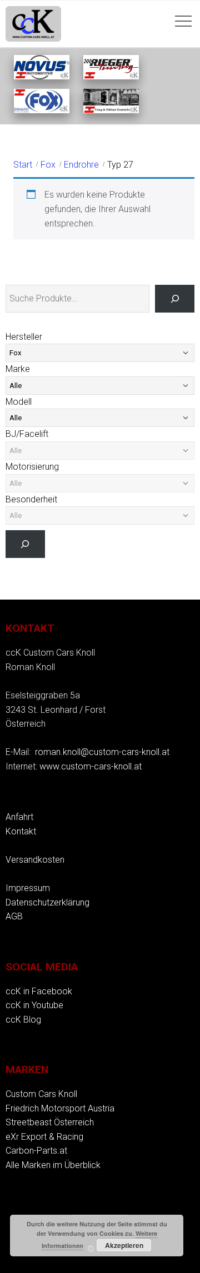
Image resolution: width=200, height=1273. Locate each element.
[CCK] (111, 110)
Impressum (28, 888)
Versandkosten (35, 859)
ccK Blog (23, 1019)
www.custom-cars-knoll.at (90, 766)
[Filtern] (25, 543)
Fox (48, 164)
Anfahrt (19, 817)
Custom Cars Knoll (41, 1094)
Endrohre (81, 164)
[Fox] (41, 110)
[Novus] (41, 76)
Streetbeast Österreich (50, 1122)
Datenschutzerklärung (47, 902)
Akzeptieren (124, 1245)
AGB (14, 916)
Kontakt (21, 831)
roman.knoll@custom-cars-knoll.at (102, 752)
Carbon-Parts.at (36, 1150)
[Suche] (174, 298)
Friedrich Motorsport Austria (60, 1108)
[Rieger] (111, 76)
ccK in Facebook (39, 991)
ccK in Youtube (34, 1005)
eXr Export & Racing (44, 1136)
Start (22, 164)
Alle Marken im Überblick (53, 1165)
